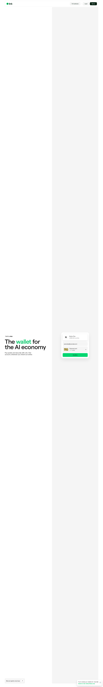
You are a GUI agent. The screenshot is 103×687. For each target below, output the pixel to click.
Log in (86, 3)
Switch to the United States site (86, 683)
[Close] (100, 683)
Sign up (93, 3)
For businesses (75, 3)
